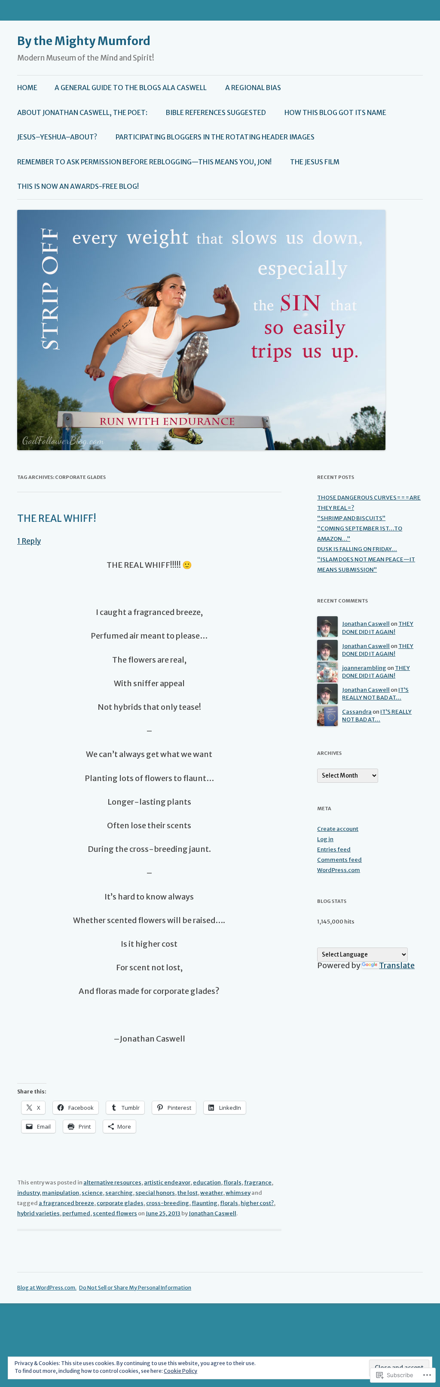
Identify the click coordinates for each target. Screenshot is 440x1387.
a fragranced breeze (66, 1203)
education (207, 1182)
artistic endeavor (167, 1182)
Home (27, 88)
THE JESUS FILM (314, 162)
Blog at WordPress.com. (46, 1287)
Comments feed (339, 859)
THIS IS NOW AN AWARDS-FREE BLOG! (78, 186)
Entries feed (334, 849)
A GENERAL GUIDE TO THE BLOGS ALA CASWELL (131, 88)
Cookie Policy (180, 1371)
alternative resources (112, 1182)
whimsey (238, 1192)
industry (28, 1192)
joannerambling (364, 668)
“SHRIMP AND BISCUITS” (351, 518)
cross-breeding (167, 1203)
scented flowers (115, 1213)
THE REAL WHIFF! (56, 518)
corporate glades (120, 1203)
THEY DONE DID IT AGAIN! (377, 628)
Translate (397, 965)
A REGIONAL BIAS (253, 88)
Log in (325, 839)
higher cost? (257, 1203)
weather (211, 1192)
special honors (155, 1192)
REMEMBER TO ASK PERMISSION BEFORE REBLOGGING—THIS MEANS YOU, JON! (144, 162)
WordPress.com (338, 870)
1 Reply (29, 541)
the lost (187, 1192)
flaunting (204, 1203)
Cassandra (357, 711)
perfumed (76, 1213)
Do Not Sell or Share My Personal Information (135, 1287)
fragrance (258, 1182)
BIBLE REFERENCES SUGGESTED (216, 113)
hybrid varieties (38, 1213)
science (92, 1192)
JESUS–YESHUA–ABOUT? (57, 137)
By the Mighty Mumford (83, 41)
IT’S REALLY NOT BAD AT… (375, 694)
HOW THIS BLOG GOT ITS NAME (335, 113)
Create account (337, 829)
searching (119, 1192)
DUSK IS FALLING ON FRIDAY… (357, 549)
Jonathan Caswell (212, 1213)
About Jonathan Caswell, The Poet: (82, 113)
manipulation (60, 1192)
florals (232, 1182)
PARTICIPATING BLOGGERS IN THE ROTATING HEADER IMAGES (215, 137)
